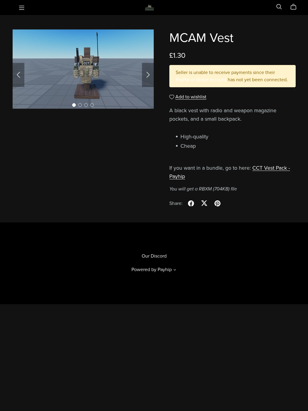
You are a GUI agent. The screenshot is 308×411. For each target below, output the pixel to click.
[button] (18, 75)
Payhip (165, 270)
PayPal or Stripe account (201, 80)
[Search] (279, 7)
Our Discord (154, 256)
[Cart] (296, 7)
